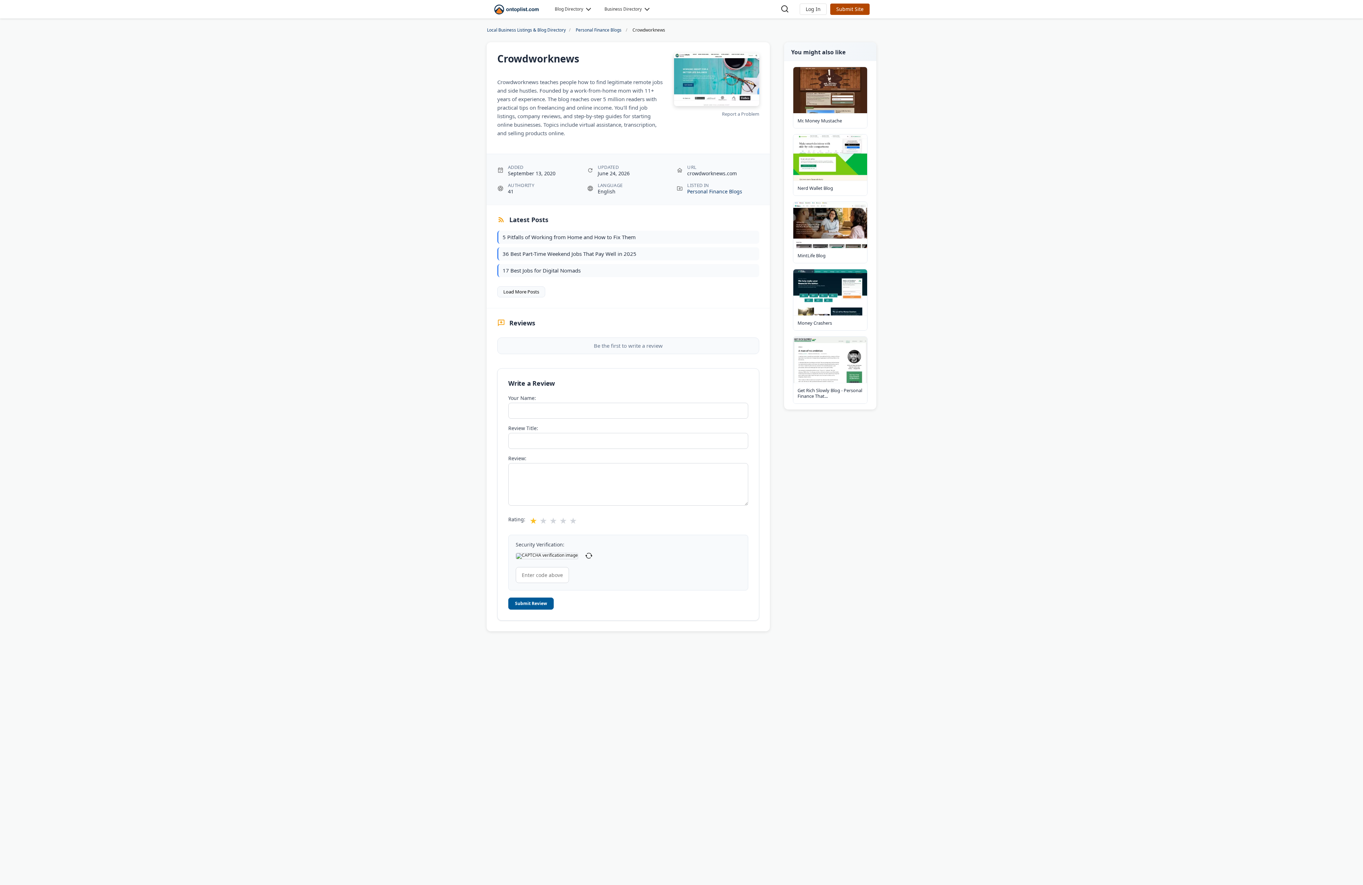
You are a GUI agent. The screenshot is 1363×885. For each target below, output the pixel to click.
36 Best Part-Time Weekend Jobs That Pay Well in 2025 (569, 253)
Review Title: (523, 428)
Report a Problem (740, 114)
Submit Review (531, 603)
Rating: (516, 519)
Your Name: (522, 398)
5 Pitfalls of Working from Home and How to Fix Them (569, 237)
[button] (813, 9)
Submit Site (850, 9)
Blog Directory (569, 9)
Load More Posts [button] (521, 291)
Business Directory (623, 9)
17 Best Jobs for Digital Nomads (542, 270)
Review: (517, 458)
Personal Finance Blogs (714, 191)
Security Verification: (540, 544)
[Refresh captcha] (588, 556)
